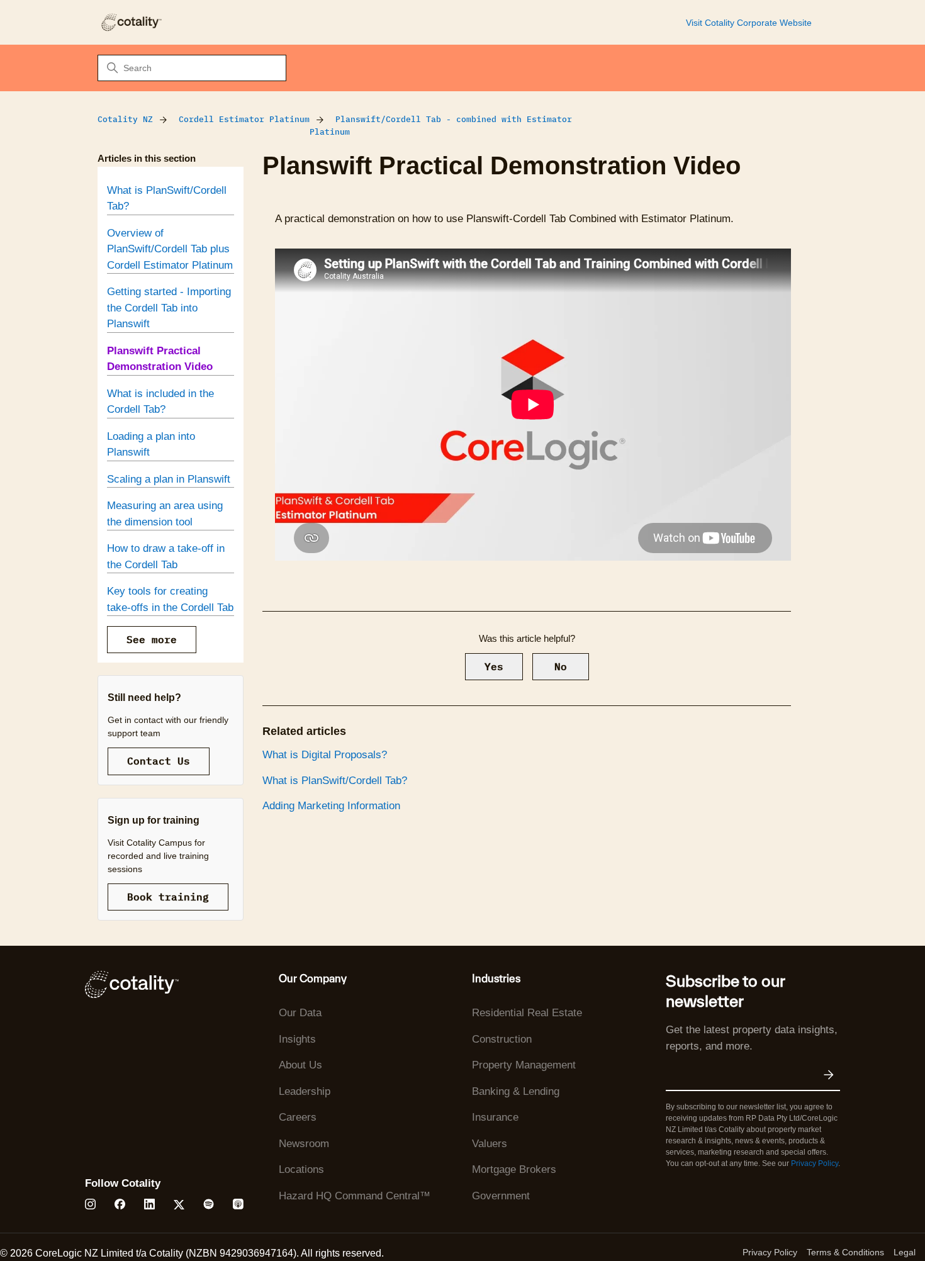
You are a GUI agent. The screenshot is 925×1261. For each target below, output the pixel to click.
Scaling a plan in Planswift (168, 479)
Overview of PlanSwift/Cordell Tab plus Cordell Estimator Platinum (170, 249)
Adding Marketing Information (331, 806)
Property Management (524, 1065)
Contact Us (158, 760)
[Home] (131, 22)
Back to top (852, 1222)
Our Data (300, 1013)
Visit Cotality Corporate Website (749, 23)
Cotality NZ (125, 119)
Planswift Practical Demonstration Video (160, 359)
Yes (494, 666)
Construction (502, 1039)
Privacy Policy (814, 1163)
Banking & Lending (515, 1091)
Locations (301, 1169)
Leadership (304, 1091)
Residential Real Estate (527, 1013)
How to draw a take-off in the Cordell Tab (166, 556)
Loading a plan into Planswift (151, 444)
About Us (300, 1065)
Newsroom (304, 1144)
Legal (905, 1252)
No (560, 666)
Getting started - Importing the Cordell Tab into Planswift (169, 308)
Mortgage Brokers (514, 1169)
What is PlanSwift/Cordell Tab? (167, 198)
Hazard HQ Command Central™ (354, 1196)
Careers (298, 1117)
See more (151, 639)
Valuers (489, 1144)
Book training (168, 896)
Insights (297, 1039)
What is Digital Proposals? (324, 755)
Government (501, 1196)
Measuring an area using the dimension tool (165, 514)
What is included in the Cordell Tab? (160, 402)
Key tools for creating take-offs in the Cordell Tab (170, 599)
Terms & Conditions (845, 1252)
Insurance (495, 1117)
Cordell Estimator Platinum (244, 119)
